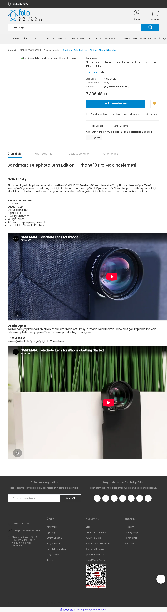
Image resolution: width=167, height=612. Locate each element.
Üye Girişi (51, 532)
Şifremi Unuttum (55, 538)
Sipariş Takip (131, 532)
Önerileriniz (110, 154)
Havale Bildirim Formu (58, 549)
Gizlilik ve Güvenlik (95, 549)
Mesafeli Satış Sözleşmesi (98, 543)
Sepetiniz (129, 543)
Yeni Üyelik (52, 526)
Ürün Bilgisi (15, 154)
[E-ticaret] (83, 609)
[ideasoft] (66, 609)
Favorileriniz (131, 538)
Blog (88, 526)
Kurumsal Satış (93, 538)
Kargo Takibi (53, 554)
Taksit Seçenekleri (78, 154)
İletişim (50, 560)
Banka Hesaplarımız (96, 532)
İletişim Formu (54, 543)
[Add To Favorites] (154, 104)
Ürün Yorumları (44, 154)
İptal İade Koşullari (95, 554)
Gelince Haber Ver (116, 103)
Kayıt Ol (70, 498)
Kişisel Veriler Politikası (96, 560)
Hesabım (129, 526)
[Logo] (26, 15)
